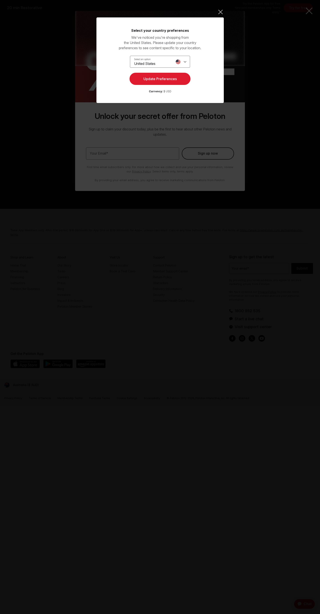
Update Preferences (160, 79)
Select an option (142, 59)
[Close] (160, 12)
